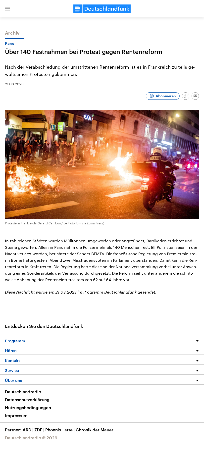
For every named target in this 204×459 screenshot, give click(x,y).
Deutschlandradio (23, 391)
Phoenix (54, 429)
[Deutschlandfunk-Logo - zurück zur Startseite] (102, 8)
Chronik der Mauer (94, 429)
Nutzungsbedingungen (28, 407)
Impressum (16, 415)
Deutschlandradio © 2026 (31, 437)
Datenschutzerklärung (27, 399)
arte (69, 429)
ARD (28, 429)
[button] (7, 8)
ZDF (39, 429)
